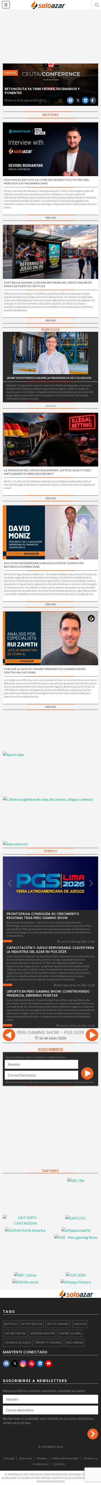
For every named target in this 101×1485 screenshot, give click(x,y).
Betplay (10, 1324)
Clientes (42, 1458)
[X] (14, 1363)
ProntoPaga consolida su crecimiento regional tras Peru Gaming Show (43, 915)
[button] (96, 4)
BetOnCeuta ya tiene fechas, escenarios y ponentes (42, 91)
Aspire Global (70, 1333)
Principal (9, 1458)
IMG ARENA (74, 1342)
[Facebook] (6, 1363)
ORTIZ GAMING (58, 1324)
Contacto (59, 1464)
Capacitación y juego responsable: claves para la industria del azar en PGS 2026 (50, 949)
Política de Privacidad (65, 1458)
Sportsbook (31, 1324)
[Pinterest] (31, 1363)
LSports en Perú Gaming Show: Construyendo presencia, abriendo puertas (48, 993)
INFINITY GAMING (49, 1342)
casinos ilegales (17, 1342)
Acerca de (25, 1458)
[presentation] (9, 1036)
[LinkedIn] (40, 1363)
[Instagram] (23, 1363)
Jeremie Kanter (42, 1333)
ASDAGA (80, 1324)
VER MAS (50, 217)
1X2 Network (15, 1333)
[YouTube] (48, 1363)
